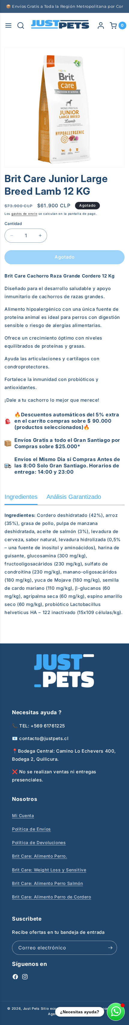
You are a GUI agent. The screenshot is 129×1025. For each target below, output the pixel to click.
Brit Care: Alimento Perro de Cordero (51, 896)
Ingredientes (21, 496)
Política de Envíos (31, 829)
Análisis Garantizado (73, 496)
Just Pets (32, 1008)
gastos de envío (24, 213)
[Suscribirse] (110, 948)
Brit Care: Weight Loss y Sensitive (49, 869)
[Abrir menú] (8, 25)
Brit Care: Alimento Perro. (39, 856)
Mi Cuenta (23, 815)
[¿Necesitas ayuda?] (116, 1012)
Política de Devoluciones (39, 842)
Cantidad (13, 223)
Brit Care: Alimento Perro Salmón (47, 883)
